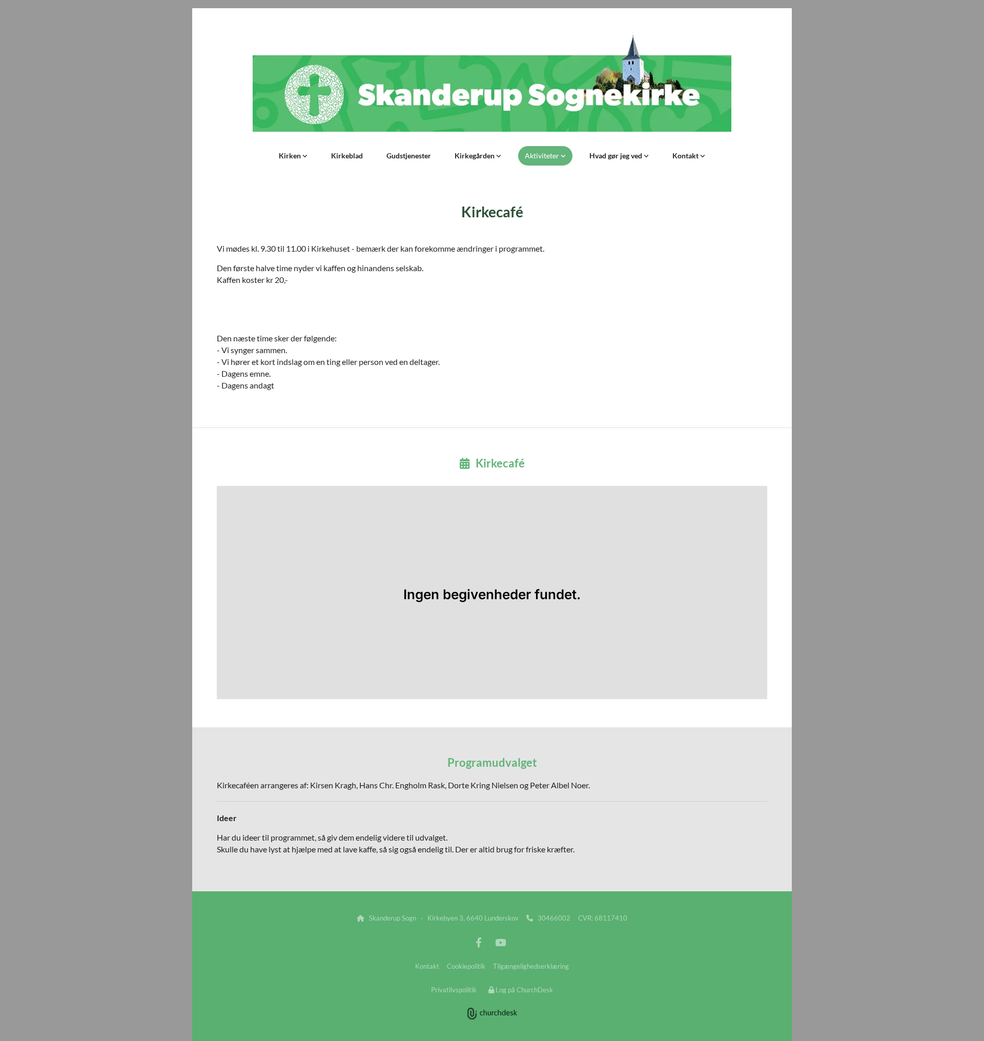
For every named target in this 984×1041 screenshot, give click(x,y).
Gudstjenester (408, 155)
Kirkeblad (347, 155)
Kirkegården (475, 155)
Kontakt (686, 155)
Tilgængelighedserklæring (531, 966)
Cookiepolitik (466, 966)
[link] (293, 156)
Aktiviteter (543, 155)
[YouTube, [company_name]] (500, 942)
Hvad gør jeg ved (616, 155)
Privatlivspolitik (454, 990)
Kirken (290, 155)
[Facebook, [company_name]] (478, 942)
